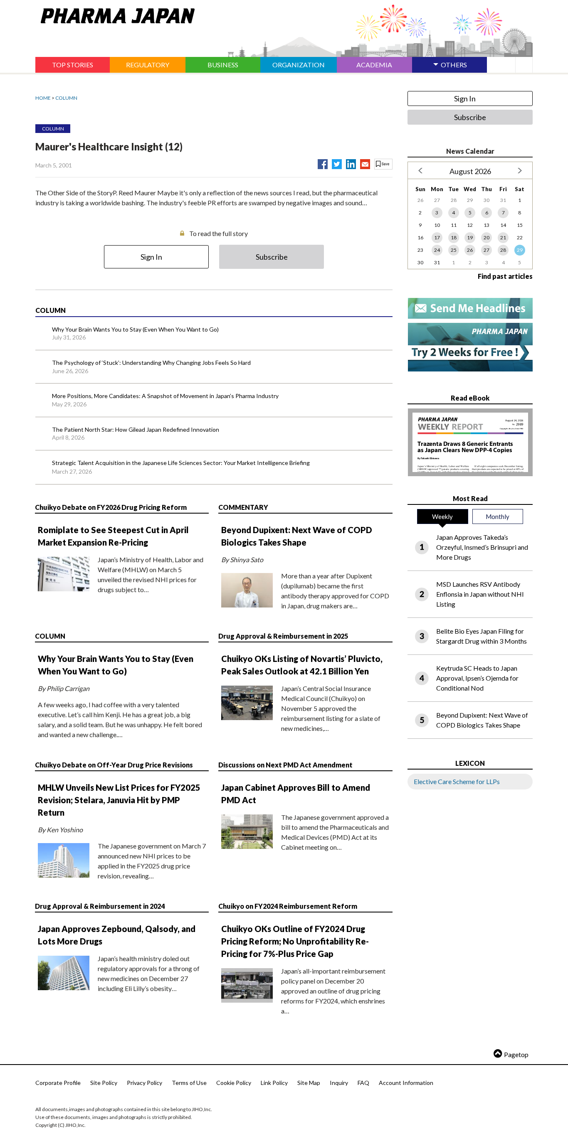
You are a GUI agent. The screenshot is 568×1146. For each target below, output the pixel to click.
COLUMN (66, 98)
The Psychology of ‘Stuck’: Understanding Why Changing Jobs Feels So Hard (151, 362)
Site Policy (103, 1082)
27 (486, 250)
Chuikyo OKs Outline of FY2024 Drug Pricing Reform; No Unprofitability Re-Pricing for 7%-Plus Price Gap (295, 941)
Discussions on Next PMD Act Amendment (285, 765)
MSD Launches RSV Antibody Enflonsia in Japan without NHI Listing (480, 594)
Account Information (406, 1082)
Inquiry (339, 1082)
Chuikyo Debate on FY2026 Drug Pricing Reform (111, 507)
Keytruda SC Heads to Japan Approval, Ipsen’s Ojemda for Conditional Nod (477, 678)
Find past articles (505, 276)
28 (503, 250)
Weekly (442, 516)
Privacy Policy (144, 1082)
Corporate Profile (58, 1082)
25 (454, 250)
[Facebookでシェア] (323, 162)
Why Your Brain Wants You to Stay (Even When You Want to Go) (135, 329)
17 (437, 237)
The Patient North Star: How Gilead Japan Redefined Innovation (135, 429)
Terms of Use (189, 1082)
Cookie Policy (233, 1082)
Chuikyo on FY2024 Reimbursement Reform (287, 906)
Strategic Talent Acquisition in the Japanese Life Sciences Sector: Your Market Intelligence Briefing (181, 462)
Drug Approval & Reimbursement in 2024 (100, 906)
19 (470, 237)
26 (470, 250)
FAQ (363, 1082)
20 (486, 237)
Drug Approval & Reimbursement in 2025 (283, 636)
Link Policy (274, 1082)
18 (454, 237)
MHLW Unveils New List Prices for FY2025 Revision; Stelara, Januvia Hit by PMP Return (119, 799)
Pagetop (516, 1054)
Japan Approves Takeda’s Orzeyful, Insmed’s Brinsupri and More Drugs (482, 547)
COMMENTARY (243, 507)
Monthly (497, 516)
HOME (43, 98)
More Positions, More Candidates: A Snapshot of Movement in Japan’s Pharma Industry (165, 395)
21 (503, 237)
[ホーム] (115, 14)
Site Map (308, 1082)
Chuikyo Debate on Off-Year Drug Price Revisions (114, 765)
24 (437, 250)
